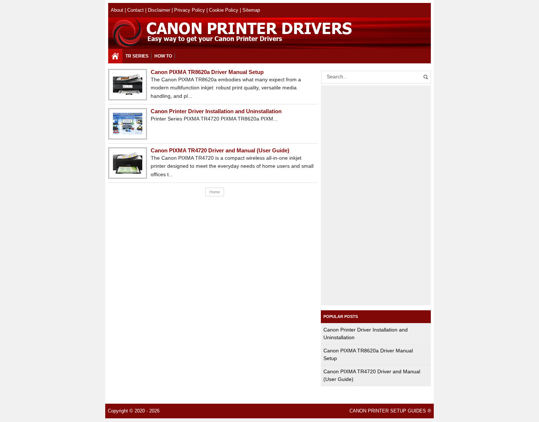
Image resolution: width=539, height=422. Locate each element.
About (117, 10)
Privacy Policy (189, 10)
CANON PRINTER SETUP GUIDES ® (390, 411)
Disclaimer (159, 10)
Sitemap (251, 10)
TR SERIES (136, 56)
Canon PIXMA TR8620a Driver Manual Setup (207, 72)
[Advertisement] (376, 195)
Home (214, 192)
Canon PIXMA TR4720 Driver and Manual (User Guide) (220, 150)
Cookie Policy (223, 10)
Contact (135, 10)
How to (163, 56)
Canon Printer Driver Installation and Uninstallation (216, 111)
